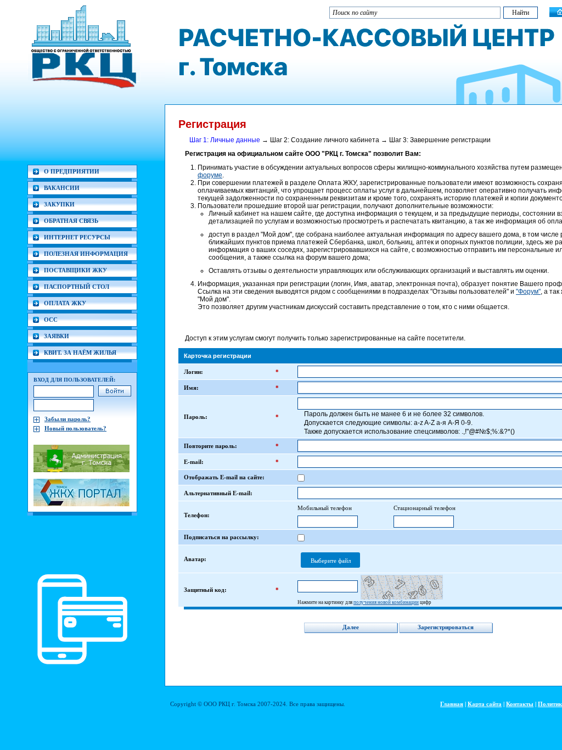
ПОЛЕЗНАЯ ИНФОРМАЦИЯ (86, 253)
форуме (210, 175)
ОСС (51, 319)
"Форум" (528, 291)
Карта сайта (485, 704)
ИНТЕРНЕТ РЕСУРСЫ (77, 237)
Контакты (519, 704)
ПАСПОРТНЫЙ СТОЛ (76, 286)
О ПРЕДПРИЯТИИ (71, 171)
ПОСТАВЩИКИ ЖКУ (75, 270)
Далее (350, 627)
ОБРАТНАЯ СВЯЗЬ (71, 220)
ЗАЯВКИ (56, 336)
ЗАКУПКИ (59, 204)
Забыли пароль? (67, 419)
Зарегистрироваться (446, 627)
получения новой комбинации (386, 602)
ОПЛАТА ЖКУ (65, 303)
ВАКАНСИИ (62, 187)
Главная (451, 704)
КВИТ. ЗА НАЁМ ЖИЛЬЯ (80, 352)
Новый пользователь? (75, 428)
